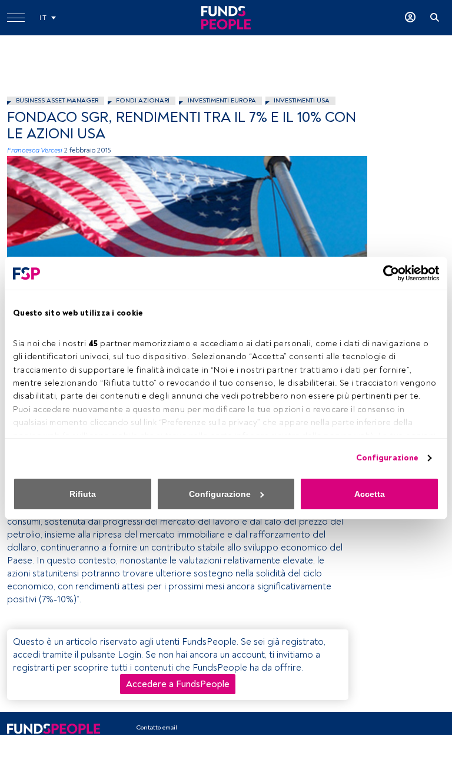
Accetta (369, 494)
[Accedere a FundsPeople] (410, 17)
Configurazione (387, 458)
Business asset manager (57, 100)
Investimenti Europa (222, 100)
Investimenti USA (302, 100)
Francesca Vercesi (34, 150)
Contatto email (156, 727)
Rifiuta (82, 494)
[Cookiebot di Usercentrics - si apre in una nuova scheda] (387, 273)
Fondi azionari (143, 100)
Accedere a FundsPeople (178, 684)
